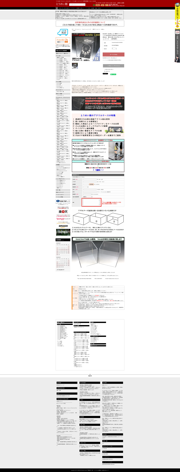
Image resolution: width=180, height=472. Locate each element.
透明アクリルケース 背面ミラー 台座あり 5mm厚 (62, 136)
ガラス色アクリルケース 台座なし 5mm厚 (62, 154)
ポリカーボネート (59, 89)
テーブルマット (93, 323)
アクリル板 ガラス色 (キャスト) (63, 334)
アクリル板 (58, 55)
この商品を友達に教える (108, 69)
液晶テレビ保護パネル (60, 322)
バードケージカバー (60, 166)
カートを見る (88, 8)
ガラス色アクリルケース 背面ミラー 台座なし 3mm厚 (63, 129)
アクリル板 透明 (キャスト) (62, 326)
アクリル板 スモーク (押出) (62, 335)
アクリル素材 (58, 81)
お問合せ (99, 8)
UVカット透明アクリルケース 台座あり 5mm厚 (61, 141)
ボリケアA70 (90, 292)
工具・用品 (92, 343)
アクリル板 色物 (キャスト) (62, 337)
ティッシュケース (94, 330)
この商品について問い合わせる (113, 65)
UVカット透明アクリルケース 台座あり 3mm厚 (61, 111)
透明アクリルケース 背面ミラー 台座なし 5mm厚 (62, 139)
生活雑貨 (57, 164)
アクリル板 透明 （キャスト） (62, 60)
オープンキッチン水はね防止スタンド (63, 167)
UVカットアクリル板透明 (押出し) (63, 63)
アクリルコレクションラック (62, 170)
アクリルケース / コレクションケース (80, 332)
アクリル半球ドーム (60, 87)
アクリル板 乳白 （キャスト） (62, 69)
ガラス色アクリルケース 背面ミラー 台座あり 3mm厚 (63, 126)
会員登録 (78, 8)
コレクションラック (94, 331)
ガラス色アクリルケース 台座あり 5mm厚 (62, 151)
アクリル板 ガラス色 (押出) (62, 333)
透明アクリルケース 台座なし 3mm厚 (62, 103)
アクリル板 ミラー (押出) (62, 338)
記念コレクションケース (61, 169)
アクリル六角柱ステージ (61, 183)
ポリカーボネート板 (60, 91)
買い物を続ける (107, 71)
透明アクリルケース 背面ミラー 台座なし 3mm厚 (62, 109)
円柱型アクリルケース (61, 161)
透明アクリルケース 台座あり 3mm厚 (62, 101)
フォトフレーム (93, 332)
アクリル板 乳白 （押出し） (62, 67)
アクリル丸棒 (59, 83)
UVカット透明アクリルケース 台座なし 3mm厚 (61, 114)
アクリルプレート (60, 186)
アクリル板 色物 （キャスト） (62, 76)
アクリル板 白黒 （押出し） (62, 64)
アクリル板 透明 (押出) (61, 325)
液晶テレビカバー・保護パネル (62, 53)
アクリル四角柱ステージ (61, 180)
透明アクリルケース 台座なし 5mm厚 (62, 134)
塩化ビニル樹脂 (59, 93)
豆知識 (96, 8)
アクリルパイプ (59, 86)
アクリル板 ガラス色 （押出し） (63, 70)
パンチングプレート (60, 95)
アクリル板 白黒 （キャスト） (62, 66)
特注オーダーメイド (60, 192)
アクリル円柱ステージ (94, 338)
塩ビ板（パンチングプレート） (79, 327)
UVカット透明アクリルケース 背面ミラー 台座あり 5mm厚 (62, 146)
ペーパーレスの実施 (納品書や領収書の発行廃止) (112, 60)
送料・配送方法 (67, 8)
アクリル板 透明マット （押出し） (63, 61)
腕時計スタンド (59, 187)
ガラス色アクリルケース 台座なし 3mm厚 (62, 124)
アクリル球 (59, 84)
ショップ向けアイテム (60, 178)
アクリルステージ (60, 184)
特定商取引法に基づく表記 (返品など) (110, 57)
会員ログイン (82, 8)
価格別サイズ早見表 (60, 57)
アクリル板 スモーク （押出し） (63, 73)
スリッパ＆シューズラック (95, 333)
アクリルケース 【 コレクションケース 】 (63, 98)
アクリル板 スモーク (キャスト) (63, 336)
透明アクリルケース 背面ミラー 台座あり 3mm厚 (62, 106)
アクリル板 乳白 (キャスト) (62, 332)
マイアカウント (73, 8)
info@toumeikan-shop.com (113, 278)
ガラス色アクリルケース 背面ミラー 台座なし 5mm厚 (63, 159)
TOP (72, 29)
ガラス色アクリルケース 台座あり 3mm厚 (62, 121)
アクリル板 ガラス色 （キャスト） (63, 72)
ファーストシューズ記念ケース (96, 334)
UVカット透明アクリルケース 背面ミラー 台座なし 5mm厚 (62, 149)
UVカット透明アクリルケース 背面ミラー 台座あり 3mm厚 (62, 116)
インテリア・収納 (60, 172)
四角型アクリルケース (77, 364)
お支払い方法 (61, 8)
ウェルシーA (117, 292)
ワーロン (58, 79)
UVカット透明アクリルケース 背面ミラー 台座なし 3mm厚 (62, 119)
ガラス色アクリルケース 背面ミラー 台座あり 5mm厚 (63, 157)
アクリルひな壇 (59, 173)
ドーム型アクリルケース (61, 162)
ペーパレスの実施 (59, 196)
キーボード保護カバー (61, 176)
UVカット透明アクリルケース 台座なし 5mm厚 (61, 144)
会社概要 (92, 8)
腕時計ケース (59, 175)
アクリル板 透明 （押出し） (62, 58)
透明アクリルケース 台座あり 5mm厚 (62, 131)
